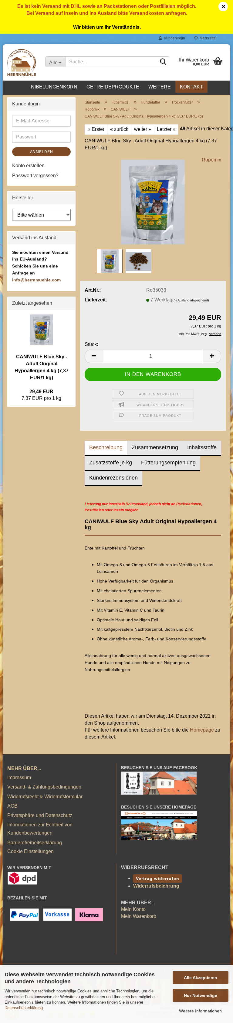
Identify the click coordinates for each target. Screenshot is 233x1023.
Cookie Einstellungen (30, 851)
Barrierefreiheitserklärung (34, 842)
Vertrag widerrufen (157, 878)
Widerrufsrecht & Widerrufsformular (45, 796)
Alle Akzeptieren (200, 977)
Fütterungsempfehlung (168, 463)
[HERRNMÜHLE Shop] (21, 62)
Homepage (202, 729)
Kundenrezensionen (113, 478)
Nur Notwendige (200, 995)
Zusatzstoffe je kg (110, 463)
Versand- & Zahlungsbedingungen (44, 786)
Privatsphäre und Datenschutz (39, 815)
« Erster (96, 129)
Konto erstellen (28, 165)
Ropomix (211, 159)
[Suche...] (163, 62)
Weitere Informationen (200, 1010)
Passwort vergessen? (35, 175)
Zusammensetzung (155, 447)
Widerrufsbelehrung (156, 885)
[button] (94, 356)
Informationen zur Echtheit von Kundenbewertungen (40, 828)
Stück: (91, 344)
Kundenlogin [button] (173, 38)
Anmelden (41, 152)
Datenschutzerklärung (24, 1007)
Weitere (159, 86)
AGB (12, 806)
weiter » (142, 129)
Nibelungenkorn (54, 86)
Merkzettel (207, 38)
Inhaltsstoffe (202, 447)
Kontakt (191, 86)
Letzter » (166, 129)
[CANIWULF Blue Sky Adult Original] (153, 201)
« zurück (119, 129)
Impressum (19, 777)
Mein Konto (133, 909)
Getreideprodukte (112, 86)
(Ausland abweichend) (192, 300)
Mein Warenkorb (138, 916)
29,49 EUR (41, 391)
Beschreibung (106, 447)
